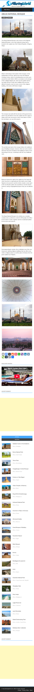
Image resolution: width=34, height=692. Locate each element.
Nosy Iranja (16, 594)
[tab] (17, 437)
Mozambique (19, 463)
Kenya (17, 505)
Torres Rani (16, 460)
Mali (17, 563)
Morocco (18, 521)
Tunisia (17, 530)
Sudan (17, 555)
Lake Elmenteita (17, 611)
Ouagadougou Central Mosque (20, 468)
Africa (4, 17)
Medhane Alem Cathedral (19, 628)
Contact (19, 690)
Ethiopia (18, 546)
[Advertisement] (17, 414)
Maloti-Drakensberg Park (19, 619)
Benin (17, 488)
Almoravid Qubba (17, 519)
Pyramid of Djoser (17, 535)
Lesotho (18, 622)
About (31, 690)
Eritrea (17, 513)
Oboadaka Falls (17, 586)
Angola (17, 479)
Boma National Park (18, 452)
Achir (14, 569)
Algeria (17, 572)
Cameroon (18, 605)
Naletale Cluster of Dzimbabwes (21, 443)
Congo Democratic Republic (22, 580)
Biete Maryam (16, 544)
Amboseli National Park (19, 502)
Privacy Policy (25, 690)
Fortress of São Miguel (18, 477)
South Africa (23, 622)
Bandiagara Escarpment (19, 561)
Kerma (14, 552)
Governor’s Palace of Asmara (20, 510)
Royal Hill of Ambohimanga (20, 494)
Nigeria (10, 17)
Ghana (17, 588)
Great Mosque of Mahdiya (19, 527)
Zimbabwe (18, 446)
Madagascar (19, 496)
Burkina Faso (19, 471)
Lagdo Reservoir (17, 602)
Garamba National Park (19, 577)
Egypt (17, 538)
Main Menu (7, 9)
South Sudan (19, 454)
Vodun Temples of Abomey (19, 485)
